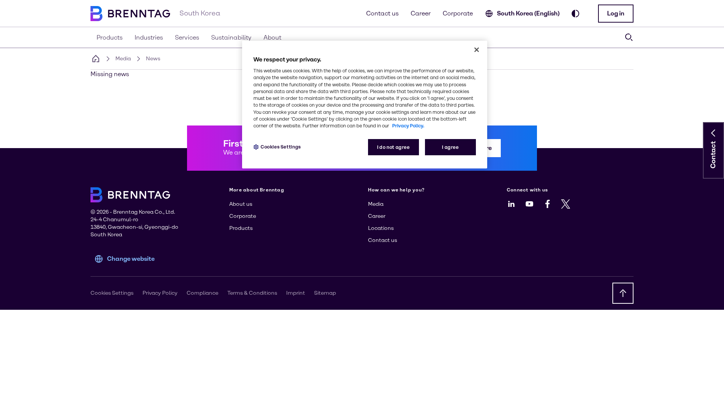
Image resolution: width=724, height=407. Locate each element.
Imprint (295, 293)
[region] (364, 104)
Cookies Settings (281, 147)
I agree (450, 147)
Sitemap (325, 293)
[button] (616, 14)
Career (421, 13)
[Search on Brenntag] (629, 37)
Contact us (382, 13)
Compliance (202, 293)
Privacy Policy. (408, 126)
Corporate (458, 13)
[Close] (476, 49)
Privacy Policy (160, 293)
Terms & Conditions (252, 293)
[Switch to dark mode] (575, 13)
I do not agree (393, 147)
